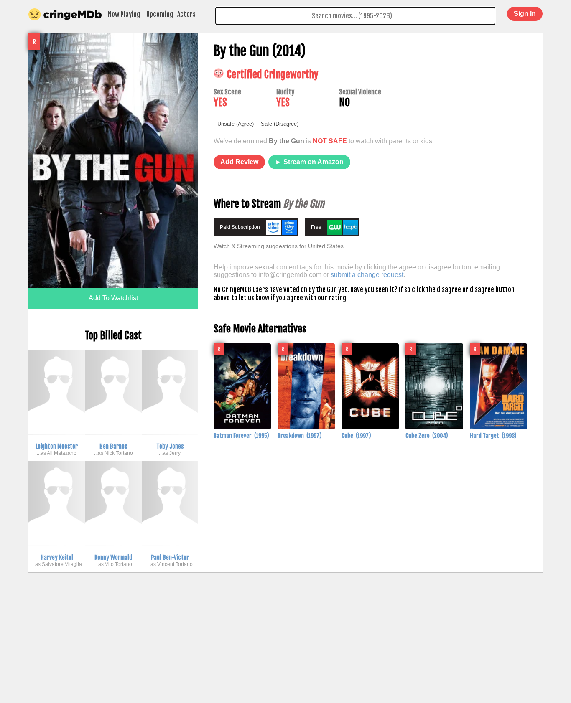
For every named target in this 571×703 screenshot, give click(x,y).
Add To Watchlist (113, 298)
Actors (186, 14)
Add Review (239, 161)
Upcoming (159, 14)
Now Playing (124, 14)
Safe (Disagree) (279, 124)
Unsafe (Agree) (235, 124)
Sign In (525, 13)
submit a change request (367, 274)
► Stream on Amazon (309, 161)
